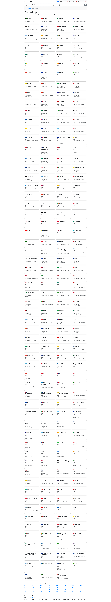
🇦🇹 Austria (28, 45)
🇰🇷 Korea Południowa (31, 258)
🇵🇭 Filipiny (76, 128)
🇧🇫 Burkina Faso (61, 83)
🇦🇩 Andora (76, 18)
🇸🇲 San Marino (45, 432)
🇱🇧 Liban (75, 267)
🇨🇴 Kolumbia (76, 241)
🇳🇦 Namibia (76, 328)
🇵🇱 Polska (28, 383)
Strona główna (28, 8)
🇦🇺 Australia (76, 35)
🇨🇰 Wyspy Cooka (77, 544)
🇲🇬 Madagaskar (29, 292)
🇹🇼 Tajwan (76, 480)
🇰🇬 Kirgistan (44, 241)
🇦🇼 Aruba (59, 35)
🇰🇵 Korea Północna (78, 249)
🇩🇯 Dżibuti (60, 110)
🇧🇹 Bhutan (60, 63)
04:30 (25, 587)
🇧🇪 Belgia (59, 54)
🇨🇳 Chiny (43, 92)
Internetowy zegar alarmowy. (38, 595)
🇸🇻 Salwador (60, 422)
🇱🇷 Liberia (28, 275)
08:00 (57, 585)
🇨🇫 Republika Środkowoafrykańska (63, 392)
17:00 (81, 585)
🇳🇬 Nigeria (28, 346)
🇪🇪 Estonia (60, 119)
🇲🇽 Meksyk (76, 310)
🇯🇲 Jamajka (44, 212)
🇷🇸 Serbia (27, 443)
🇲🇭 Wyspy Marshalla (78, 553)
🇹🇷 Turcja (59, 498)
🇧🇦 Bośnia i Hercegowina (44, 73)
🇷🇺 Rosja (27, 402)
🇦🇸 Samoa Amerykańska (29, 433)
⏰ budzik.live (28, 1)
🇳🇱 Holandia (76, 185)
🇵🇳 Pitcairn (60, 374)
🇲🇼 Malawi (60, 292)
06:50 (41, 587)
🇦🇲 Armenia (44, 35)
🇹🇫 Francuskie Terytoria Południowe (63, 138)
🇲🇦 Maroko (76, 301)
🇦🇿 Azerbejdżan (45, 45)
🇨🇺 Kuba (75, 258)
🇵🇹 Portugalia (76, 383)
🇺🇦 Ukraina (60, 507)
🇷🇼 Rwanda (60, 402)
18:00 (81, 587)
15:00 (73, 589)
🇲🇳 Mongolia (28, 328)
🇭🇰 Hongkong (45, 194)
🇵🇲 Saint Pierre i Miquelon (29, 422)
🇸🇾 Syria (59, 470)
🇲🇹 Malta (59, 301)
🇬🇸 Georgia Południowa (44, 148)
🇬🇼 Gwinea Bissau (78, 176)
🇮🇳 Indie (59, 194)
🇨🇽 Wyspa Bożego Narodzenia (62, 534)
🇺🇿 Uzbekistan (29, 516)
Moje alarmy (80, 1)
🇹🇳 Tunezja (44, 498)
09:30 (57, 591)
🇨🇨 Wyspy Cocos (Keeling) (61, 544)
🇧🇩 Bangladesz (29, 54)
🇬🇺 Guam (27, 167)
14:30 (73, 587)
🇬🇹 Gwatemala (45, 176)
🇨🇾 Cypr (27, 101)
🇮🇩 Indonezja (76, 194)
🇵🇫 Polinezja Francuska (79, 374)
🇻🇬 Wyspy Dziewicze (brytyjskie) (46, 553)
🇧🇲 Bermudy (44, 63)
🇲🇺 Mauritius (60, 310)
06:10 (33, 587)
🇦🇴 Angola (28, 26)
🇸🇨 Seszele (44, 443)
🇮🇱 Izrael (27, 212)
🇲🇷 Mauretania (45, 310)
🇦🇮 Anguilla (44, 26)
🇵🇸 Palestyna (44, 363)
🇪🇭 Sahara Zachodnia (78, 402)
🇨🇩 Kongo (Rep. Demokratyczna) (61, 249)
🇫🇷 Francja (44, 137)
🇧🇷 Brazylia (76, 72)
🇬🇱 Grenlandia (61, 158)
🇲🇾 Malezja (28, 301)
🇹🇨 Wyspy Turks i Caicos (61, 564)
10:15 (65, 587)
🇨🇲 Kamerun (76, 221)
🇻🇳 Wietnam (76, 524)
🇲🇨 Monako (76, 319)
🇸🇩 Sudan (43, 461)
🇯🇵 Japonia (60, 212)
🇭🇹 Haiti (43, 185)
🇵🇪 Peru (43, 374)
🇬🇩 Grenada (44, 158)
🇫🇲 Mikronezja (29, 319)
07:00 (41, 589)
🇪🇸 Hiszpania (60, 185)
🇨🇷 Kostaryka (60, 258)
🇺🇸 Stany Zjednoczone (31, 461)
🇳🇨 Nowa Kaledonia (30, 355)
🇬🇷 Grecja (28, 158)
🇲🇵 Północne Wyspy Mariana (46, 383)
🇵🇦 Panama (60, 363)
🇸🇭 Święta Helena (46, 470)
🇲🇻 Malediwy (76, 292)
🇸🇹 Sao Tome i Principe (63, 432)
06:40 (41, 585)
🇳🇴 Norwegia (76, 346)
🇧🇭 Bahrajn (76, 45)
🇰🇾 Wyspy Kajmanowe (63, 553)
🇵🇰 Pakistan (76, 355)
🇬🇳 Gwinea (60, 176)
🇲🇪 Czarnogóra (61, 101)
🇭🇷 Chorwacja (61, 92)
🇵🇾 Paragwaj (28, 374)
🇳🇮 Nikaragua (45, 346)
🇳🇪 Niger (75, 337)
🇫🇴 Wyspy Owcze (30, 563)
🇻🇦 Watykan (76, 516)
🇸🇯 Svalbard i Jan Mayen (29, 470)
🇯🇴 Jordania (44, 221)
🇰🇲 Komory (28, 249)
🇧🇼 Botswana (60, 72)
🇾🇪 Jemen (75, 212)
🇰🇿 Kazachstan (77, 230)
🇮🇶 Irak (27, 203)
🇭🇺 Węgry (28, 524)
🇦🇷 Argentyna (29, 35)
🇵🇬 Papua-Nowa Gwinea (77, 364)
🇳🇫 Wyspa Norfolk (30, 544)
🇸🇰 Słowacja (28, 452)
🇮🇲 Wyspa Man (77, 533)
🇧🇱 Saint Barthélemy (30, 411)
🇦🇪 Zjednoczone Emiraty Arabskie (61, 574)
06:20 (33, 589)
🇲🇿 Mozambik (61, 328)
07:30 (49, 587)
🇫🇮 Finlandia (28, 137)
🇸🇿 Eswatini (76, 119)
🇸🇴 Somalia (60, 452)
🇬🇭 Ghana (59, 148)
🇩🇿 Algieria (60, 18)
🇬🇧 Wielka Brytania (62, 524)
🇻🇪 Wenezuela (45, 524)
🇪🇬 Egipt (75, 110)
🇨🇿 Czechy (76, 101)
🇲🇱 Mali (43, 301)
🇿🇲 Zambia (76, 563)
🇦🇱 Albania (44, 18)
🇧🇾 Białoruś (76, 63)
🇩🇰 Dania (27, 110)
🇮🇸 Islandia (76, 203)
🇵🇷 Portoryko (60, 383)
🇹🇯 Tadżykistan (45, 480)
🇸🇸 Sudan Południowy (63, 461)
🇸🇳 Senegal (76, 432)
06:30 (33, 591)
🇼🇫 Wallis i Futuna (62, 516)
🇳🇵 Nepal (43, 337)
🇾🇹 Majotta (44, 292)
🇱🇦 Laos (43, 267)
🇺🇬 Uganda (44, 507)
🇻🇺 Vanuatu (44, 516)
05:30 (25, 591)
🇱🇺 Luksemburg (29, 283)
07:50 (49, 591)
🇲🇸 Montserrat (45, 328)
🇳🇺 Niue (59, 346)
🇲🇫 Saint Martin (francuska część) (77, 412)
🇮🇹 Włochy (28, 533)
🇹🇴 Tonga (75, 489)
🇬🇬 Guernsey (44, 167)
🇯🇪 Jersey (27, 221)
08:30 (57, 587)
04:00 (25, 585)
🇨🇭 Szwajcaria (76, 470)
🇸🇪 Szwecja (28, 480)
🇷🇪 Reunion (76, 392)
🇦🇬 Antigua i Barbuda (63, 26)
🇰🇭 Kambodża (61, 221)
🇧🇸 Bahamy (60, 45)
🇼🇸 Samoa (76, 422)
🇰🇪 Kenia (27, 241)
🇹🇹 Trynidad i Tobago (31, 498)
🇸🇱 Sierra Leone (61, 443)
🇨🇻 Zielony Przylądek (30, 574)
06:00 (33, 585)
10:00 (65, 585)
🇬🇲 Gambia (28, 148)
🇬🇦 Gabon (75, 137)
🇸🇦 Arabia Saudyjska (78, 26)
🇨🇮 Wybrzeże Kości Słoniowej (46, 534)
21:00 (81, 591)
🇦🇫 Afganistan (29, 18)
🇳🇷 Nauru (27, 337)
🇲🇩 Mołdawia (60, 319)
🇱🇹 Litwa (75, 275)
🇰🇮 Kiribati (60, 241)
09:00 (57, 589)
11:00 (65, 589)
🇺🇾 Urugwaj (76, 507)
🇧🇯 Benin (27, 63)
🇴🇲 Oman (59, 355)
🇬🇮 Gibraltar (76, 148)
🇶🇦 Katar (59, 230)
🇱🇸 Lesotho (60, 267)
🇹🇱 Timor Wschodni (46, 489)
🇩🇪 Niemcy (60, 337)
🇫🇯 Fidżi (59, 128)
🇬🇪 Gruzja (75, 158)
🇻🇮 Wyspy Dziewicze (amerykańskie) (30, 553)
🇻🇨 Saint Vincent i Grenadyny (46, 422)
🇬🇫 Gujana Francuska (78, 167)
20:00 (81, 589)
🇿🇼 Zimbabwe (45, 574)
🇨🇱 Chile (27, 92)
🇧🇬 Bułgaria (44, 83)
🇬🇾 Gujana (60, 167)
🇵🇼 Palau (27, 363)
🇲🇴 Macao (59, 283)
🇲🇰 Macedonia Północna (77, 283)
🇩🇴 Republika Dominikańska (29, 392)
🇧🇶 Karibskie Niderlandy (44, 231)
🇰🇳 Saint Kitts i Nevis (46, 411)
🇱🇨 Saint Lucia (61, 411)
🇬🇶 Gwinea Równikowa (31, 185)
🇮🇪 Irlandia (60, 203)
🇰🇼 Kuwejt (28, 267)
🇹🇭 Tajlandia (60, 480)
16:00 (73, 591)
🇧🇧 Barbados (44, 54)
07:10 (41, 591)
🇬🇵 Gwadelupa (29, 176)
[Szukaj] (85, 5)
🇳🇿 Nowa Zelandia (46, 355)
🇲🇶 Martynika (28, 310)
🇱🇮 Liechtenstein (61, 275)
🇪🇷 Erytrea (44, 119)
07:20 (49, 585)
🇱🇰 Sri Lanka (76, 452)
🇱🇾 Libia (43, 275)
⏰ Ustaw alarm (70, 1)
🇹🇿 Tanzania (28, 489)
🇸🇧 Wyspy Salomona (46, 563)
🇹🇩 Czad (43, 101)
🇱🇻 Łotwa (43, 283)
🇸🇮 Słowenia (44, 452)
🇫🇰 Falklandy (44, 128)
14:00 (73, 585)
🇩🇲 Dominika (44, 110)
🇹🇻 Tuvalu (28, 507)
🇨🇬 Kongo (43, 249)
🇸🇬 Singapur (76, 443)
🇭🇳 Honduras (28, 194)
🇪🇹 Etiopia (28, 128)
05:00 (25, 589)
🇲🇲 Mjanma (44, 319)
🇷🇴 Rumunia (44, 402)
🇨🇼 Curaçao (76, 92)
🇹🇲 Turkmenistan (77, 498)
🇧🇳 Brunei (28, 83)
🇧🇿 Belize (75, 54)
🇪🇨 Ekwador (28, 119)
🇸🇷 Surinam (76, 461)
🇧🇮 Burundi (76, 83)
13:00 (65, 591)
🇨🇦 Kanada (28, 230)
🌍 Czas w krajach (61, 1)
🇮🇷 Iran (43, 203)
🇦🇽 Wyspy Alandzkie (46, 544)
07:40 (49, 589)
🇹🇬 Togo (59, 489)
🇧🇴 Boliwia (28, 72)
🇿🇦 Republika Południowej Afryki (46, 392)
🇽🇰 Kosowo (44, 258)
